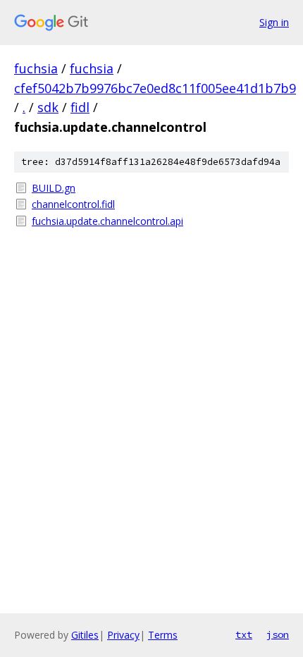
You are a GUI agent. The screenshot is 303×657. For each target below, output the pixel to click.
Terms (163, 634)
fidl (79, 107)
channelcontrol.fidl (73, 204)
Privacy (123, 634)
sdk (47, 107)
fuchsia (36, 68)
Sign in (274, 22)
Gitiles (85, 634)
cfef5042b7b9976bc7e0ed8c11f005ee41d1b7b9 (155, 88)
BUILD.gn (53, 188)
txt (243, 634)
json (277, 634)
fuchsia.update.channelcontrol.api (107, 221)
